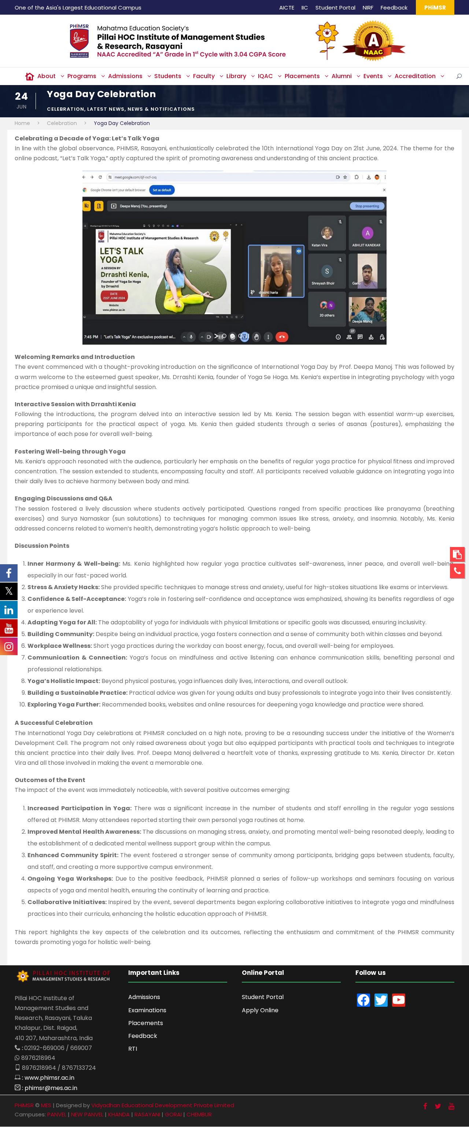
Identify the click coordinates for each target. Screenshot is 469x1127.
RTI (132, 1049)
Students (167, 76)
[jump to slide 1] (224, 336)
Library (236, 76)
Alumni (342, 76)
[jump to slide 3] (240, 336)
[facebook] (425, 1106)
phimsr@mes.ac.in (51, 1088)
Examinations (147, 1010)
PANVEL (56, 1114)
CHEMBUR (199, 1114)
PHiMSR (435, 7)
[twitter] (438, 1106)
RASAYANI (147, 1114)
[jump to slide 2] (232, 336)
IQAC (265, 76)
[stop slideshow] (247, 336)
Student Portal (335, 7)
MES (46, 1105)
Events (373, 76)
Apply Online (260, 1010)
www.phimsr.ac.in (49, 1077)
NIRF (368, 7)
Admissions (125, 76)
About (46, 76)
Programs (81, 76)
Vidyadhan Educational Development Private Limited (162, 1105)
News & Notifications (161, 109)
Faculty (204, 76)
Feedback (394, 7)
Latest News (106, 109)
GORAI (173, 1114)
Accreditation (415, 76)
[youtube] (451, 1106)
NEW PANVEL (87, 1114)
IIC (305, 7)
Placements (302, 76)
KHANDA (119, 1114)
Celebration (65, 109)
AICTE (286, 7)
